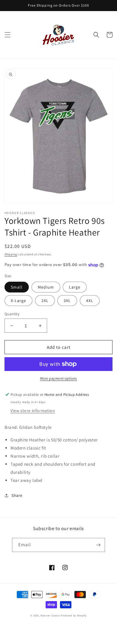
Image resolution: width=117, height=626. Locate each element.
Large (74, 287)
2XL (45, 300)
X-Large (18, 300)
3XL (67, 300)
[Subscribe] (98, 545)
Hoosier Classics (50, 615)
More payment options (58, 378)
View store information (32, 410)
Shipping (10, 254)
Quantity (12, 313)
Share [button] (16, 495)
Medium (46, 287)
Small (16, 287)
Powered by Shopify (74, 615)
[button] (7, 34)
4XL (89, 300)
